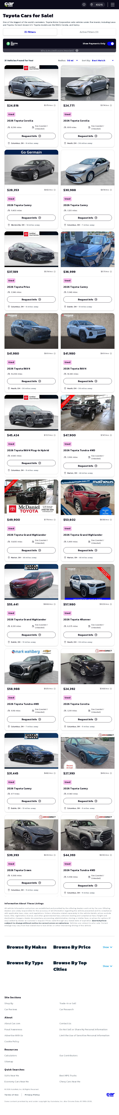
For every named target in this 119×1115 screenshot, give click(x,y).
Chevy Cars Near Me (70, 1081)
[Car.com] (9, 4)
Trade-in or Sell (68, 1003)
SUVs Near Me (11, 1075)
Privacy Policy (32, 1094)
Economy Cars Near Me (16, 1081)
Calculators (10, 1055)
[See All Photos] (88, 666)
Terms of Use (11, 1094)
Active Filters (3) (89, 32)
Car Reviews (10, 1009)
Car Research (67, 1009)
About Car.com (12, 1023)
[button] (84, 4)
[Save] (53, 69)
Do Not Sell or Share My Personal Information (83, 1029)
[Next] (112, 666)
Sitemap (8, 1061)
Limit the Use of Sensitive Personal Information (85, 1035)
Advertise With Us (13, 1035)
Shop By (8, 1003)
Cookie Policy (11, 1041)
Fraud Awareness (13, 1029)
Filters (32, 32)
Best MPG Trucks (68, 1075)
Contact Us (65, 1023)
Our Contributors (68, 1055)
